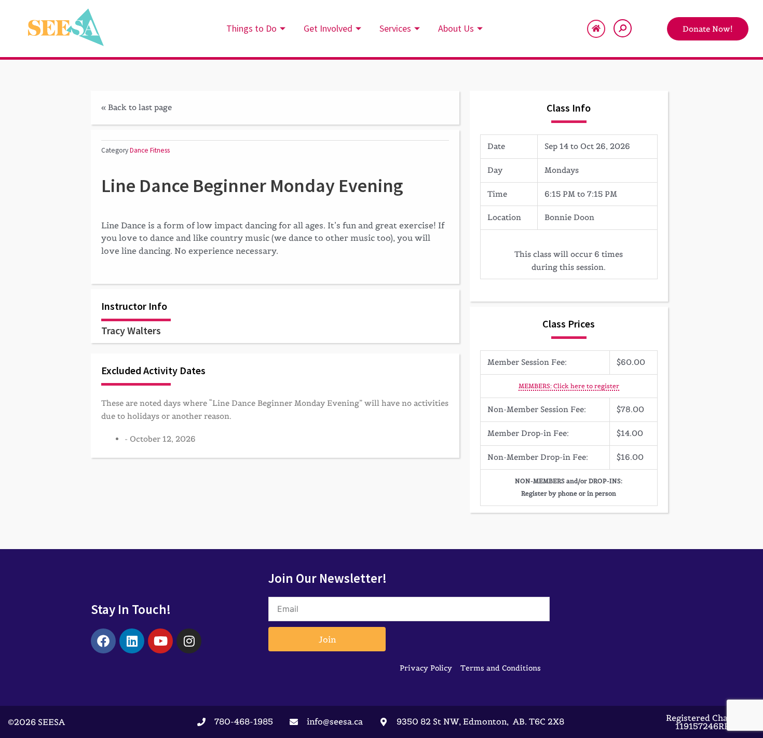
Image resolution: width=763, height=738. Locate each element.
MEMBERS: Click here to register (569, 386)
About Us (456, 28)
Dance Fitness (150, 150)
